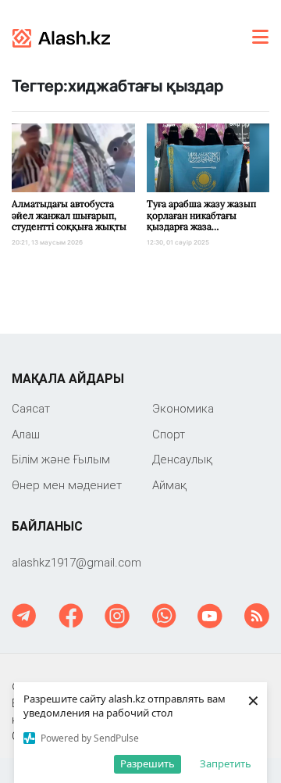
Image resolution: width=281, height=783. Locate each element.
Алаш (26, 434)
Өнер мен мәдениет (67, 484)
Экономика (183, 408)
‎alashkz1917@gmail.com (76, 562)
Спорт (168, 434)
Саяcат (31, 408)
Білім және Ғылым (61, 459)
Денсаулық (182, 459)
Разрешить (147, 763)
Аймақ (169, 484)
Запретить (225, 763)
